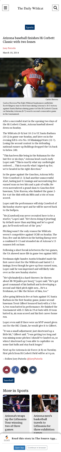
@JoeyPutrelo (35, 358)
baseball (8, 380)
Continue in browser (37, 447)
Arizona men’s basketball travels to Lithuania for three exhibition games (44, 424)
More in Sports (15, 391)
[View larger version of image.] (30, 77)
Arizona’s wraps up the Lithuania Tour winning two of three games (15, 422)
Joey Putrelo (9, 48)
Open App (19, 447)
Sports (29, 27)
